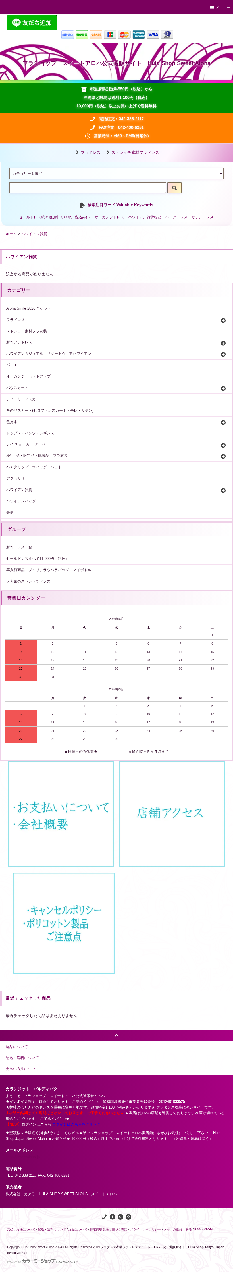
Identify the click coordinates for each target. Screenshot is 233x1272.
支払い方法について (21, 1229)
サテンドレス (203, 217)
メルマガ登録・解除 (178, 1229)
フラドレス (91, 152)
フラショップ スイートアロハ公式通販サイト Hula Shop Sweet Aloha (116, 63)
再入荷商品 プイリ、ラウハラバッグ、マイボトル (48, 570)
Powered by (14, 1262)
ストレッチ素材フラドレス (135, 152)
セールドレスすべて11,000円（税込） (37, 559)
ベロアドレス (176, 217)
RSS (197, 1229)
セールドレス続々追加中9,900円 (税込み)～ (55, 217)
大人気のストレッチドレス (28, 581)
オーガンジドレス (109, 217)
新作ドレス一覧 (19, 547)
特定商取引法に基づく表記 (108, 1229)
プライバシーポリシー (145, 1229)
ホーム (11, 234)
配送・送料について (52, 1229)
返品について (77, 1229)
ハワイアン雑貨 (34, 234)
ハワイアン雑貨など (144, 217)
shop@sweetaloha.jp (23, 1157)
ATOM (208, 1229)
